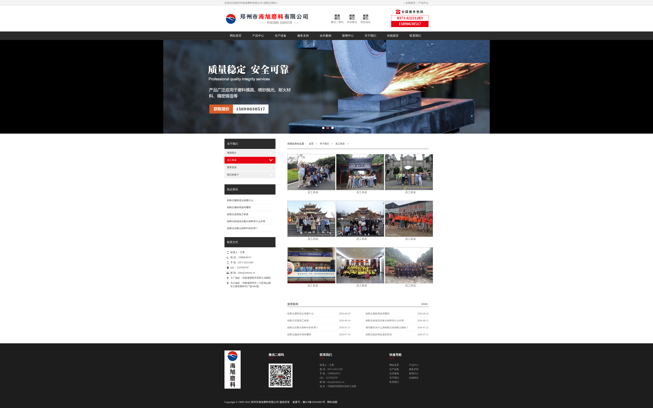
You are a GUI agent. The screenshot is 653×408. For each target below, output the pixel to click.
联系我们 (415, 35)
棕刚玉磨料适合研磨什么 (240, 200)
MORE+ (425, 304)
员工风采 (232, 160)
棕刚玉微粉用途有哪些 (239, 207)
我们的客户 (233, 174)
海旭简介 (232, 152)
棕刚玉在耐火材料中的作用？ (242, 228)
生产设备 (280, 35)
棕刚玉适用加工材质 (237, 214)
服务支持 (303, 35)
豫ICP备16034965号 (314, 402)
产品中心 (423, 3)
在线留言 (410, 3)
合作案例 (325, 35)
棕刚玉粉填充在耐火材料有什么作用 (246, 221)
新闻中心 (348, 35)
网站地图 (332, 402)
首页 (311, 143)
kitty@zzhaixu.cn (246, 272)
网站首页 (235, 35)
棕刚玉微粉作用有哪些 (299, 334)
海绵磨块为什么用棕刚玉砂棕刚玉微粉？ (387, 327)
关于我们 (370, 35)
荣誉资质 (232, 167)
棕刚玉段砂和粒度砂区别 (379, 334)
